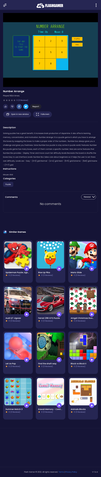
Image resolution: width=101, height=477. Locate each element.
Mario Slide (76, 272)
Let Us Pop (11, 363)
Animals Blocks (78, 409)
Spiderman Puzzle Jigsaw (18, 272)
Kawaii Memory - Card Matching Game (57, 409)
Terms (61, 472)
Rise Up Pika (44, 272)
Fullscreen (44, 114)
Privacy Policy (71, 472)
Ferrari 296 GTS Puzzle (49, 318)
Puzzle (8, 184)
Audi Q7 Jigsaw (13, 318)
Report (35, 106)
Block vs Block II (78, 363)
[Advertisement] (18, 448)
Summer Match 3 (14, 409)
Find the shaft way (47, 363)
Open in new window (19, 114)
